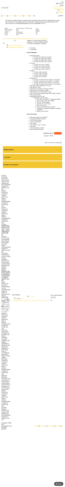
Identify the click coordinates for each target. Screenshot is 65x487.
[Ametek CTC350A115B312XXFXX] (14, 40)
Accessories (33, 49)
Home (4, 38)
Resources (58, 425)
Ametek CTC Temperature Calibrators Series (22, 38)
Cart (63, 425)
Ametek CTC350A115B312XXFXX (40, 38)
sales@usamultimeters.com (58, 6)
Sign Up (62, 12)
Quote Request (51, 425)
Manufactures (43, 425)
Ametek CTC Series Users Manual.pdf (16, 47)
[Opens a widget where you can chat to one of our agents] (58, 484)
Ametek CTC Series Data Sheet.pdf (15, 45)
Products (36, 425)
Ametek (9, 38)
